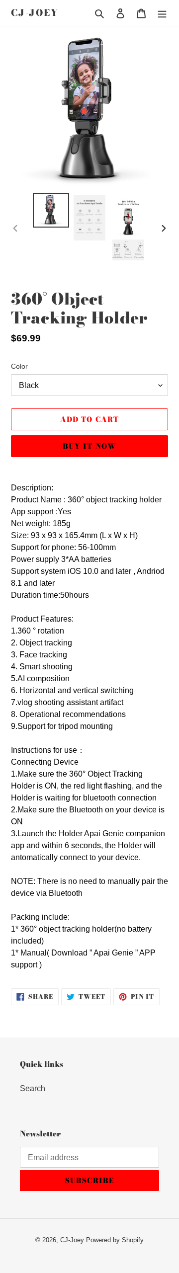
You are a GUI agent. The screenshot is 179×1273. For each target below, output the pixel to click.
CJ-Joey (35, 12)
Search (32, 1088)
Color (19, 366)
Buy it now (89, 446)
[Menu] (162, 13)
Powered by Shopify (115, 1240)
